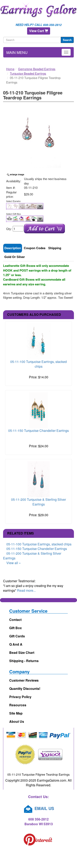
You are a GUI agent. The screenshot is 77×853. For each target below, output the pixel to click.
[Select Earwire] (38, 206)
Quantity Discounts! (24, 688)
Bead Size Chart (21, 652)
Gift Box (15, 627)
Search (67, 40)
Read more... (26, 590)
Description (12, 248)
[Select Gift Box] (38, 219)
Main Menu (17, 52)
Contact (15, 619)
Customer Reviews (24, 680)
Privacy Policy (20, 696)
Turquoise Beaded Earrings (28, 73)
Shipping (54, 248)
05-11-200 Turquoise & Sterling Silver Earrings (38, 502)
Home (10, 69)
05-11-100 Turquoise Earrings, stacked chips (38, 364)
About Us (16, 721)
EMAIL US (43, 808)
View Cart (37, 30)
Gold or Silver (14, 257)
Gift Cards (17, 636)
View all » (13, 562)
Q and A (15, 644)
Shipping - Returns (24, 660)
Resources (17, 705)
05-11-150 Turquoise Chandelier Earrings (38, 430)
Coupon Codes (34, 248)
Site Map (16, 713)
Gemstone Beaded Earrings (36, 69)
